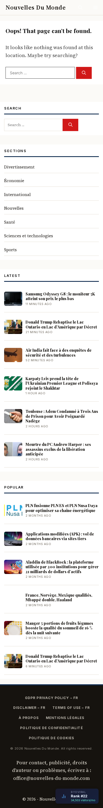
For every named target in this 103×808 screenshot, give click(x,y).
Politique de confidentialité (51, 728)
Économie (14, 180)
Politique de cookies (51, 738)
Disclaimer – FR (29, 708)
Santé (9, 222)
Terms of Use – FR (71, 708)
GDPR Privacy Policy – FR (51, 698)
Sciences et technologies (28, 236)
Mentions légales (65, 718)
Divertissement (19, 167)
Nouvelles (14, 208)
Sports (10, 250)
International (17, 194)
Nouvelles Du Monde (35, 7)
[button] (80, 7)
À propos (29, 718)
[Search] (84, 73)
